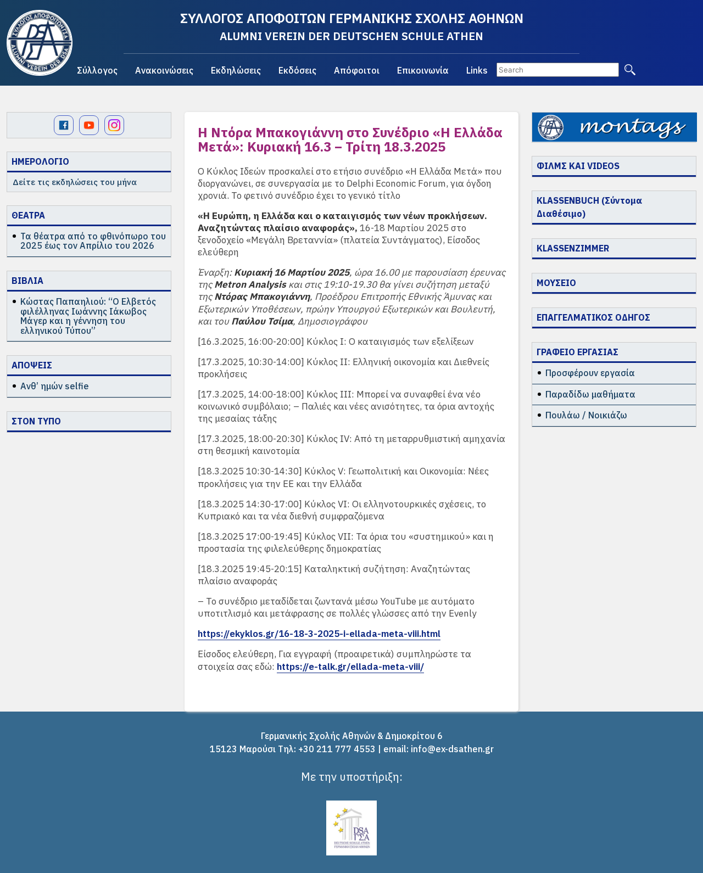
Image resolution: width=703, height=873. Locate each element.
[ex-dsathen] (39, 43)
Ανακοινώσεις (164, 70)
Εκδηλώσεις (236, 70)
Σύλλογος (97, 70)
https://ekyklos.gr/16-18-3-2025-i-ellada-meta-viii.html (319, 634)
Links (477, 70)
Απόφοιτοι (357, 70)
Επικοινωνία (423, 70)
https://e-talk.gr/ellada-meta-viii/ (350, 667)
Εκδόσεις (297, 70)
